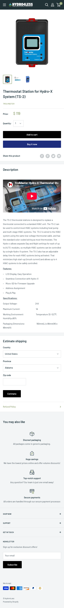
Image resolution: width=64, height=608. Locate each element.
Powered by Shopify (10, 602)
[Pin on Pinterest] (48, 156)
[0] (58, 5)
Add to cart (32, 134)
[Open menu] (4, 5)
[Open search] (46, 4)
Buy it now (32, 144)
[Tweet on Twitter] (53, 156)
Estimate (11, 393)
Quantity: (7, 123)
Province (7, 361)
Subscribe (12, 564)
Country (6, 347)
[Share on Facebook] (42, 156)
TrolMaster (8, 103)
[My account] (52, 4)
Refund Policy (9, 406)
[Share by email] (59, 156)
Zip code (7, 375)
